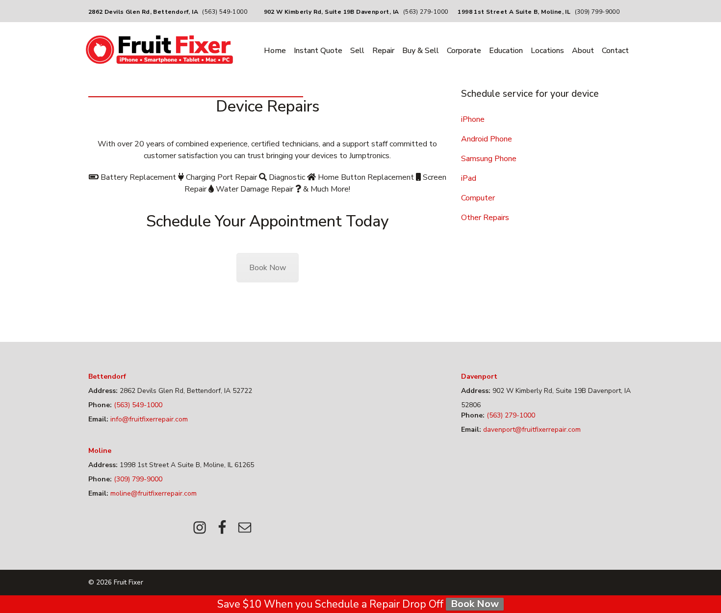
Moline (99, 450)
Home (275, 50)
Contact (615, 50)
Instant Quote (318, 50)
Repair (383, 50)
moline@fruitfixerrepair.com (152, 493)
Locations (547, 50)
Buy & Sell (420, 50)
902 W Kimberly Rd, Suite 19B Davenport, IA (331, 12)
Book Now (267, 267)
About (583, 50)
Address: (103, 390)
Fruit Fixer (128, 582)
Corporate (464, 50)
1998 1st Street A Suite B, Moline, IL (514, 12)
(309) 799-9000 (597, 12)
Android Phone (486, 139)
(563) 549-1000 (224, 12)
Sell (357, 50)
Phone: (100, 405)
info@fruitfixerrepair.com (148, 419)
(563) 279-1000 (425, 12)
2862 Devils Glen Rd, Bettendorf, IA (143, 12)
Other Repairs (485, 217)
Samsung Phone (488, 158)
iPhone (473, 119)
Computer (478, 198)
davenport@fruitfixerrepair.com (531, 429)
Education (506, 50)
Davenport (479, 376)
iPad (468, 178)
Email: (98, 419)
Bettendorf (107, 376)
